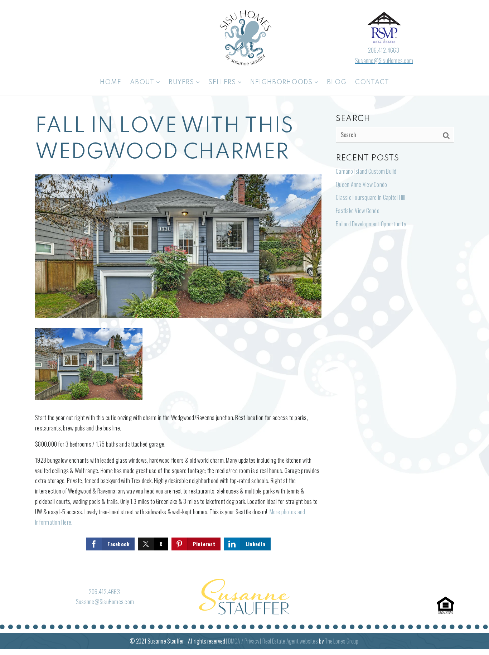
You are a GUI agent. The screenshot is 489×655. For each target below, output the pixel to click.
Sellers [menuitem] (223, 82)
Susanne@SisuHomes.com (384, 60)
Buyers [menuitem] (182, 82)
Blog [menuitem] (337, 82)
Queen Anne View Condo (361, 184)
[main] (244, 333)
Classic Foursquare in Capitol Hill (371, 197)
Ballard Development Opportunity (371, 224)
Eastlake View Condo (357, 210)
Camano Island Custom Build (366, 171)
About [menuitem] (143, 82)
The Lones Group (342, 641)
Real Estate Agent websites (290, 641)
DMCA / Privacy (243, 641)
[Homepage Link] (244, 37)
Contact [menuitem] (372, 82)
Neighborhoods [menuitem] (282, 82)
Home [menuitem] (110, 82)
